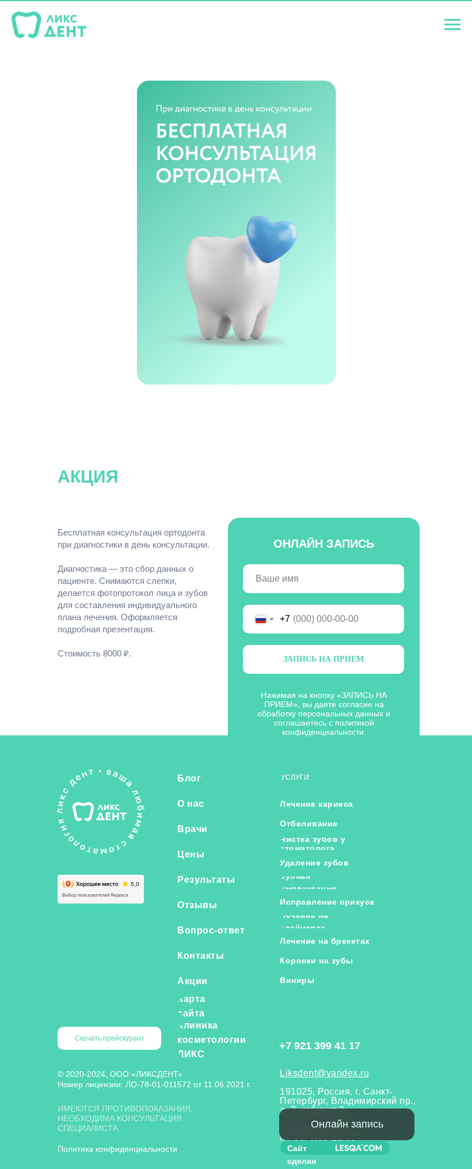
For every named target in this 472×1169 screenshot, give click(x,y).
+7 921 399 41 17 (319, 1046)
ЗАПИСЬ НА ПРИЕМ (323, 659)
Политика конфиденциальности (117, 1148)
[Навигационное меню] (452, 25)
